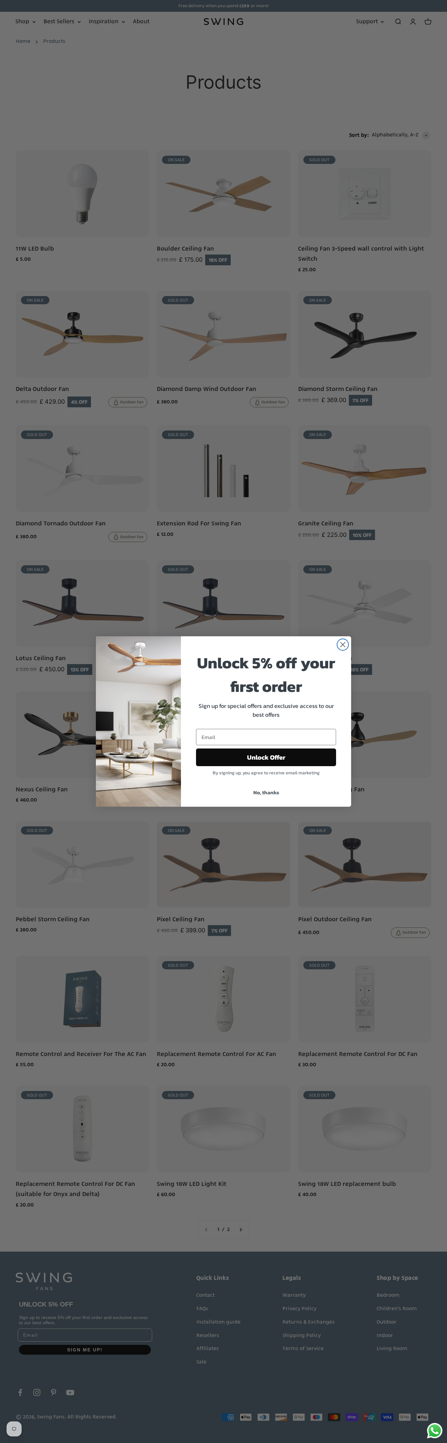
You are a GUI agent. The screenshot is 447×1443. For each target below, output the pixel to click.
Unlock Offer (266, 757)
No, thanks (266, 792)
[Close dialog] (343, 644)
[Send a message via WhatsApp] (435, 1431)
